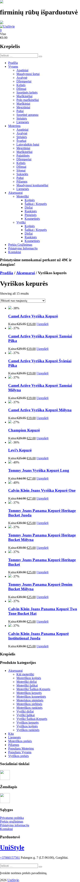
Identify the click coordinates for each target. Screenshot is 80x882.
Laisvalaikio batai (27, 144)
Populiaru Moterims (21, 748)
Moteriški (22, 196)
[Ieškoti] (40, 56)
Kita (11, 733)
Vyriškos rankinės (27, 730)
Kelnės (20, 85)
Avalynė (21, 77)
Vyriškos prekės (18, 756)
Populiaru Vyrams (19, 752)
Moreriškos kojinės (28, 678)
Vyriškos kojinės (27, 726)
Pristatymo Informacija (23, 248)
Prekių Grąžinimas (20, 244)
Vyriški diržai (25, 711)
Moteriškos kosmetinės (31, 696)
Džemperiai (23, 81)
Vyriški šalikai (25, 715)
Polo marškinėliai (27, 100)
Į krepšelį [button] (42, 324)
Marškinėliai (24, 96)
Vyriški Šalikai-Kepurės (31, 719)
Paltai (20, 111)
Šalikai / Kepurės (36, 204)
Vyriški (21, 222)
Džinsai (21, 89)
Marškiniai (23, 103)
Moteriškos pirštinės (29, 704)
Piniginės (31, 215)
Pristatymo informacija (14, 825)
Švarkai (21, 140)
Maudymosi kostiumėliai (32, 185)
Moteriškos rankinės (29, 707)
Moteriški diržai (26, 681)
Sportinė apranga (27, 114)
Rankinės (31, 211)
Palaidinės (23, 155)
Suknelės (22, 174)
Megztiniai (23, 107)
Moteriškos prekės (20, 741)
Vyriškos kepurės (27, 722)
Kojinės (30, 200)
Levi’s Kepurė (20, 450)
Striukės (21, 118)
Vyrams (13, 66)
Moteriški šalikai (27, 685)
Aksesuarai (15, 192)
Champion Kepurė (24, 430)
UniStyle (12, 847)
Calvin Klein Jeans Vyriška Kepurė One (41, 490)
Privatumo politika (12, 818)
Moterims (14, 126)
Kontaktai (14, 252)
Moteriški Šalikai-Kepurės (33, 689)
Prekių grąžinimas (11, 821)
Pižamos (21, 181)
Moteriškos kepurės (29, 693)
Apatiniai (22, 70)
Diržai (29, 207)
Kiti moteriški (25, 674)
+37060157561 (10, 857)
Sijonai (20, 170)
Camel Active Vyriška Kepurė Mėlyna (40, 410)
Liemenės (22, 122)
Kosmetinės (32, 218)
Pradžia (13, 63)
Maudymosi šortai (28, 74)
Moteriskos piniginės (29, 700)
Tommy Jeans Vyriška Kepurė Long (38, 470)
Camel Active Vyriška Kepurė (33, 316)
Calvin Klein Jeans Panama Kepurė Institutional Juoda (38, 636)
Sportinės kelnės (27, 92)
